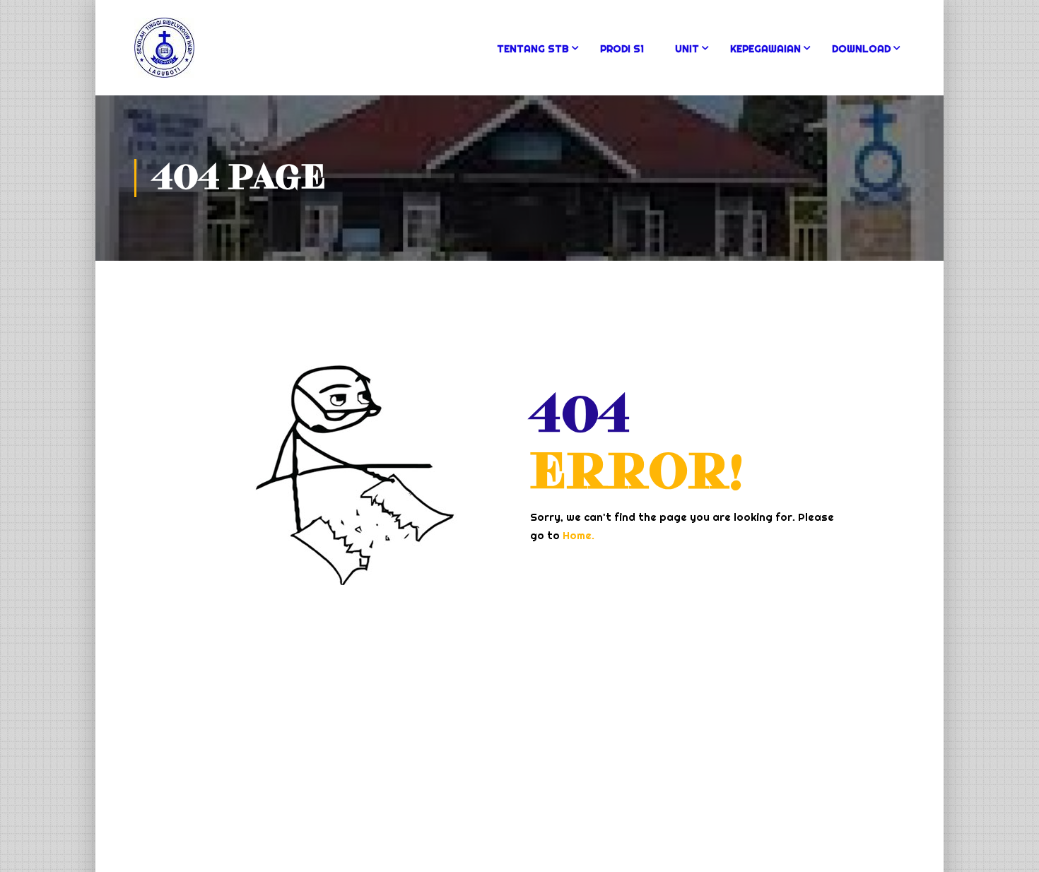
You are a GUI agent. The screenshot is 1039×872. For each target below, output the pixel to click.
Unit (687, 48)
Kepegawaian (765, 48)
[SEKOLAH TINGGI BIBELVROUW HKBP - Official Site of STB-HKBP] (200, 55)
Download (861, 48)
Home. (578, 535)
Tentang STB (533, 48)
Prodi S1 (622, 48)
